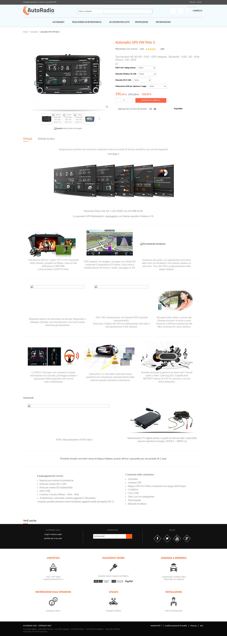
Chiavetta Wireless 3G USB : (126, 74)
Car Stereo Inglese (30, 629)
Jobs (201, 626)
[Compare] (180, 11)
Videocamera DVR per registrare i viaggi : (131, 86)
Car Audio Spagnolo (62, 629)
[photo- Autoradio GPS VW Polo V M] (46, 119)
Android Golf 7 (156, 626)
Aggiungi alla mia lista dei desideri (132, 109)
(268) (162, 49)
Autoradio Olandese (112, 629)
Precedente (36, 118)
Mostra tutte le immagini (72, 128)
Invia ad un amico (150, 109)
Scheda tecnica (46, 138)
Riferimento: (120, 49)
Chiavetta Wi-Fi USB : (123, 80)
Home (25, 32)
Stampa (155, 109)
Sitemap (193, 626)
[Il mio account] (173, 11)
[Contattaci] (53, 567)
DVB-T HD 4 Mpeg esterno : (125, 68)
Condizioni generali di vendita (176, 626)
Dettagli (27, 138)
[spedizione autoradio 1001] (53, 601)
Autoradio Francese (45, 629)
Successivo (99, 118)
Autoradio (34, 32)
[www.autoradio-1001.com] (38, 11)
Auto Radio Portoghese (95, 629)
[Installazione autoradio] (174, 601)
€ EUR (199, 2)
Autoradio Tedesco (78, 629)
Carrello (197, 11)
